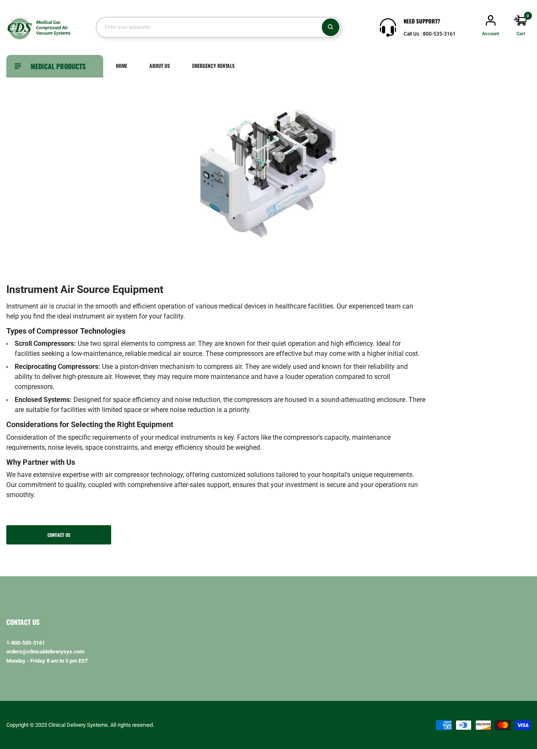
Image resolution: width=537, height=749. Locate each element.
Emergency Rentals (213, 65)
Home (121, 65)
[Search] (330, 27)
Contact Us (58, 534)
